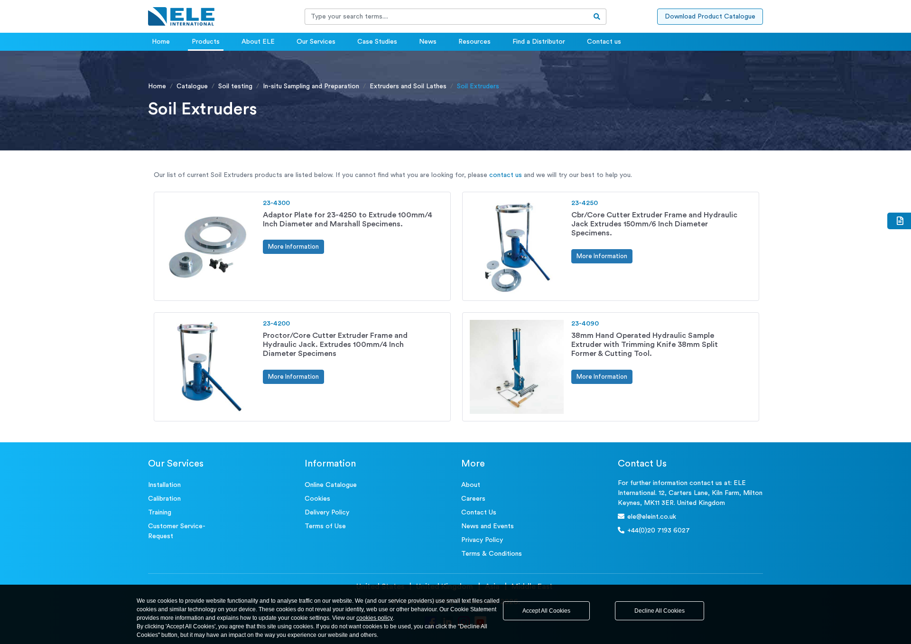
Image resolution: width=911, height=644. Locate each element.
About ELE (258, 41)
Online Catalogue (331, 485)
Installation (164, 485)
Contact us (604, 41)
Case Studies (377, 41)
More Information (293, 246)
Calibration (164, 498)
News (428, 41)
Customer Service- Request (176, 531)
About (470, 485)
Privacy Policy (482, 540)
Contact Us (478, 512)
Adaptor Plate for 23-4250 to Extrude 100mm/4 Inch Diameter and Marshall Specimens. (347, 219)
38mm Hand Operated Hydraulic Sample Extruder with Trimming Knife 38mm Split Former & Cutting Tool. (644, 344)
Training (159, 512)
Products (206, 41)
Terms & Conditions (491, 554)
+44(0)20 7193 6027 (658, 530)
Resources (474, 41)
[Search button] (597, 17)
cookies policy (374, 618)
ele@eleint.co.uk (651, 516)
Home (161, 41)
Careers (473, 498)
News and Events (487, 526)
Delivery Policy (327, 512)
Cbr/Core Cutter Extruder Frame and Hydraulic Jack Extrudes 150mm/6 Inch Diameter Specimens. (654, 224)
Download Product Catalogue (710, 16)
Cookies (317, 498)
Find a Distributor (538, 41)
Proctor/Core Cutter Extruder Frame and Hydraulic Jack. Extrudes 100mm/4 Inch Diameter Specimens (335, 344)
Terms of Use (325, 526)
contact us (505, 175)
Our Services (316, 41)
